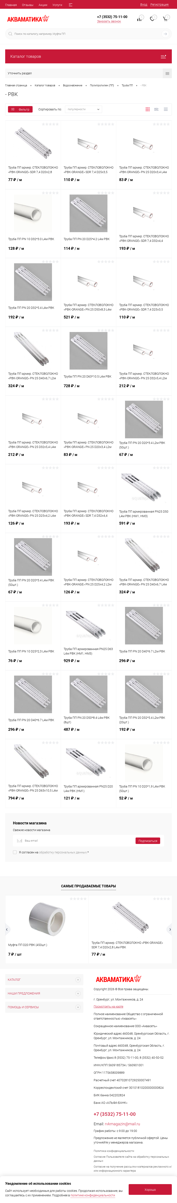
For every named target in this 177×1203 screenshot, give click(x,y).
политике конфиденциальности (93, 1195)
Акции (43, 5)
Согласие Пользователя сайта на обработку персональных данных (131, 1158)
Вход (143, 4)
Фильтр (24, 109)
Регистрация (159, 4)
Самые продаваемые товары (88, 886)
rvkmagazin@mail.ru (122, 1124)
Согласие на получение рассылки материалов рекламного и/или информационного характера (133, 1168)
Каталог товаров (25, 56)
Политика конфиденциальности (114, 1151)
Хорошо (150, 1189)
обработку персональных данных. (63, 852)
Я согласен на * (54, 852)
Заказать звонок (109, 21)
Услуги (57, 5)
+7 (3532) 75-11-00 (112, 17)
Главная (11, 5)
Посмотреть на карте (108, 1006)
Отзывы (27, 5)
